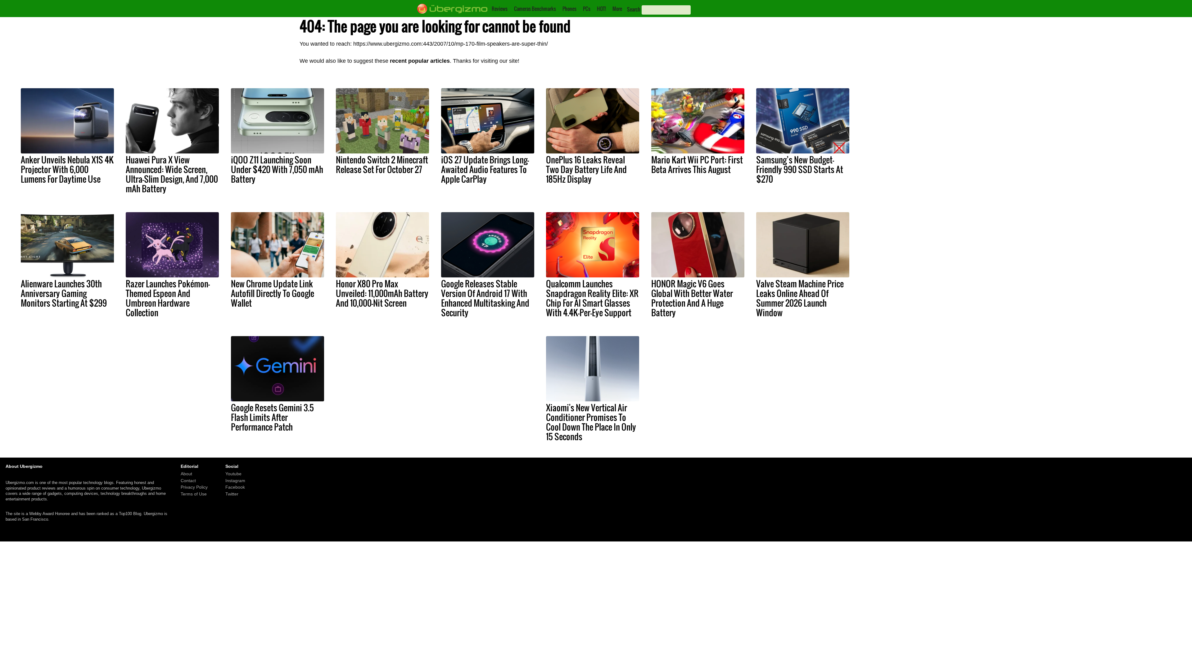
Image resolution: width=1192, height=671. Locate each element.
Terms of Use (194, 493)
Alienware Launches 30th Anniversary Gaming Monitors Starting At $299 (64, 293)
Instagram (235, 480)
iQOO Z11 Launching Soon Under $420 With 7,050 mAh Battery (277, 169)
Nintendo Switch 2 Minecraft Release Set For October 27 (382, 164)
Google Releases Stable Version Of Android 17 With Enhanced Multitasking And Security (485, 298)
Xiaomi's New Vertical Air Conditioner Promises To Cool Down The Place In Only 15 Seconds (591, 422)
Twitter (231, 493)
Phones (569, 8)
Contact (188, 480)
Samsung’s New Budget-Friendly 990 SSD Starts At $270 (799, 169)
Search (633, 9)
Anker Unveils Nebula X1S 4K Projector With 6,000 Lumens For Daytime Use (67, 169)
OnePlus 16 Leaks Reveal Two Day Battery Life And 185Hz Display (586, 169)
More (617, 8)
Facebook (235, 487)
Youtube (233, 474)
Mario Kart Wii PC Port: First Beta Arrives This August (697, 164)
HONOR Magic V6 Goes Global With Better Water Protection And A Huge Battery (692, 298)
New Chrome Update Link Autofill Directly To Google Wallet (272, 293)
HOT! (601, 8)
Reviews (500, 8)
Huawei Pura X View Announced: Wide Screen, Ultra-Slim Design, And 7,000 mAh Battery (172, 174)
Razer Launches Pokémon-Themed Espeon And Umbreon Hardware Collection (168, 298)
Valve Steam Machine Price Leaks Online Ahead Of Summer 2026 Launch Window (800, 298)
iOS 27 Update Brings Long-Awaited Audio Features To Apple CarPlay (485, 169)
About (186, 474)
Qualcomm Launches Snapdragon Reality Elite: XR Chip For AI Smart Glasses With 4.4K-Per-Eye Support (592, 298)
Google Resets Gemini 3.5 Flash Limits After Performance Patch (272, 417)
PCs (586, 8)
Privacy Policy (194, 487)
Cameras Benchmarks (535, 8)
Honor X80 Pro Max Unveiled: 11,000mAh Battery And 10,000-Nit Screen (382, 293)
